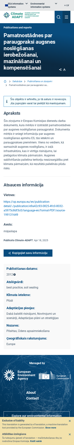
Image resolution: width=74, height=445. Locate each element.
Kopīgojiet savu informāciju (29, 253)
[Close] (70, 421)
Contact (32, 398)
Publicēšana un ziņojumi (39, 81)
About (31, 392)
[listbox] (16, 5)
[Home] (5, 82)
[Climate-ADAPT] (28, 15)
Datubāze (17, 81)
